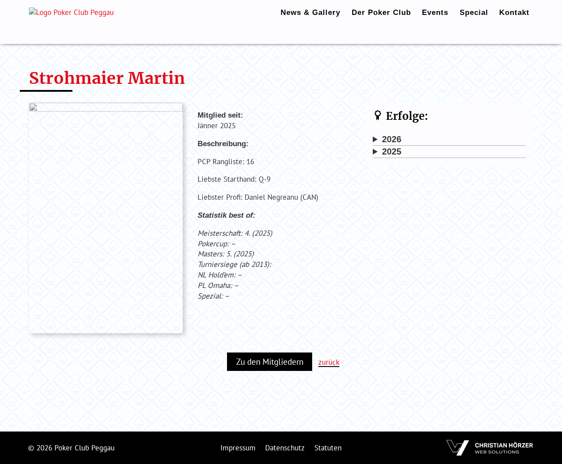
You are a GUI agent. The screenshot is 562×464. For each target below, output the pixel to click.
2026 (391, 139)
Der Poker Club (381, 12)
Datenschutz (285, 448)
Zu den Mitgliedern (269, 361)
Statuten (328, 448)
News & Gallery (310, 12)
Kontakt (514, 12)
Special (474, 12)
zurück (328, 362)
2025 (391, 151)
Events (435, 12)
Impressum (238, 448)
